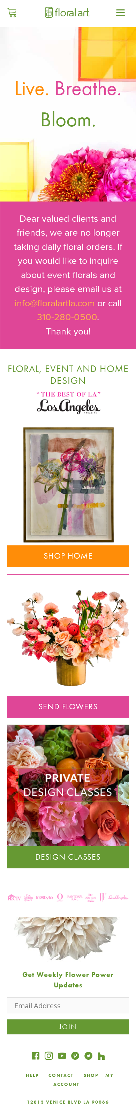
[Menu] (120, 12)
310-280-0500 (67, 317)
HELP (32, 1075)
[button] (68, 802)
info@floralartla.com (55, 303)
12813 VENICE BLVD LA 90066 (68, 1102)
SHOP (91, 1075)
